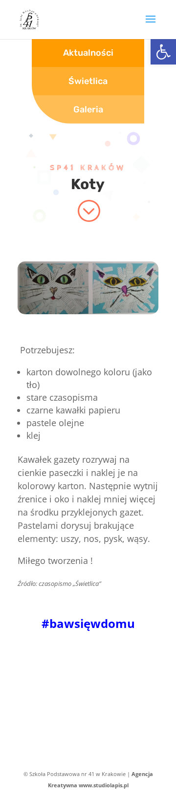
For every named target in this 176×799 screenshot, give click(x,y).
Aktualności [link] (88, 52)
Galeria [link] (88, 109)
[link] (163, 52)
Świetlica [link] (88, 81)
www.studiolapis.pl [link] (104, 785)
